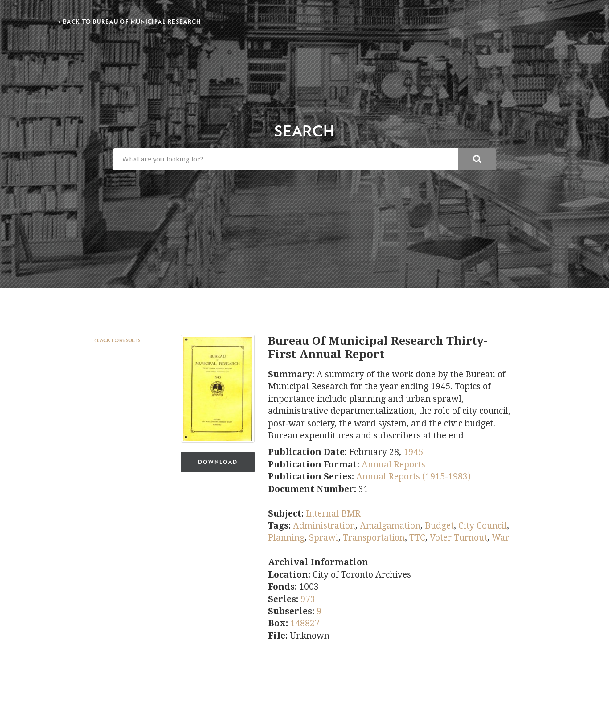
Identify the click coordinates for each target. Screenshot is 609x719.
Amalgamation (390, 526)
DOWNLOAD (218, 462)
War (500, 538)
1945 (413, 452)
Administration (324, 526)
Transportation (374, 538)
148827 (305, 623)
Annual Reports (393, 464)
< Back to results (117, 340)
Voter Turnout (458, 538)
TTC (417, 538)
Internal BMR (333, 513)
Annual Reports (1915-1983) (413, 476)
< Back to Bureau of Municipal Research (129, 22)
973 (307, 599)
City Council (482, 526)
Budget (439, 526)
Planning (286, 538)
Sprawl (323, 538)
